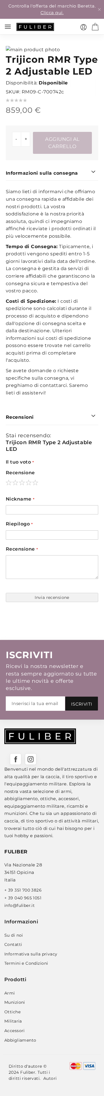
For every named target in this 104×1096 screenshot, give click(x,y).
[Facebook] (15, 759)
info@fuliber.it (19, 905)
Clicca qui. (52, 12)
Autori (50, 1078)
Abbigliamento (20, 1040)
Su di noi (13, 935)
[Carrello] (95, 27)
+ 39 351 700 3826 (23, 890)
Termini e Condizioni (26, 963)
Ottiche (12, 1011)
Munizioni (14, 1002)
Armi (9, 993)
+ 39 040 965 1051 (22, 898)
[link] (83, 27)
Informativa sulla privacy (30, 954)
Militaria (13, 1021)
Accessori (14, 1030)
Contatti (13, 944)
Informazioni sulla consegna (42, 173)
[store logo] (35, 27)
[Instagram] (30, 759)
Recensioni (20, 417)
